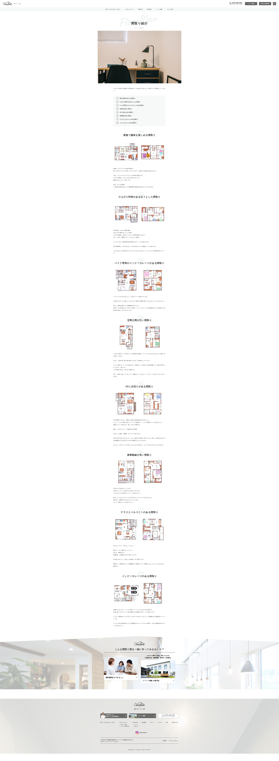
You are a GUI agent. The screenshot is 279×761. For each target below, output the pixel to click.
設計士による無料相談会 (112, 715)
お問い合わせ (175, 722)
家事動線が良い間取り (124, 116)
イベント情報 (251, 3)
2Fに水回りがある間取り (125, 112)
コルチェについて (129, 9)
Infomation (135, 722)
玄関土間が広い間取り (124, 109)
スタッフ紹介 (170, 9)
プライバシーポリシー (174, 740)
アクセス (160, 722)
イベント (136, 724)
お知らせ (136, 726)
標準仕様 (140, 9)
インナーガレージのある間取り (127, 123)
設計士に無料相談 (265, 3)
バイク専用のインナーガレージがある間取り (130, 105)
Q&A (167, 722)
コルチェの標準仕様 (125, 726)
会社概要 (164, 740)
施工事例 (149, 9)
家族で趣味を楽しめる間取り (126, 98)
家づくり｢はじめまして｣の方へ (113, 9)
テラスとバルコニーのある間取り (127, 119)
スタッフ (152, 722)
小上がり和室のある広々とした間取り (128, 102)
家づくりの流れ (124, 724)
